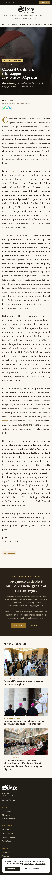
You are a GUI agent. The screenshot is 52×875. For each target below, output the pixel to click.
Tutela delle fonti (8, 819)
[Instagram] (7, 800)
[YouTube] (14, 800)
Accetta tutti (12, 869)
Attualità (5, 24)
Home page (6, 811)
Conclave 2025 (9, 553)
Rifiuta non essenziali (31, 869)
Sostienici (6, 852)
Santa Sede (6, 841)
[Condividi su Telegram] (9, 108)
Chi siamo (6, 815)
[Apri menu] (6, 9)
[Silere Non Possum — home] (26, 9)
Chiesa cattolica (18, 24)
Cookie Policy (40, 864)
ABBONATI (45, 2)
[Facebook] (3, 800)
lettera (5, 421)
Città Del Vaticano (34, 24)
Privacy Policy (29, 864)
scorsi (14, 171)
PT (13, 2)
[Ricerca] (37, 2)
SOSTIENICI (18, 625)
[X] (10, 800)
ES (9, 2)
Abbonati (5, 856)
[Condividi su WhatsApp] (4, 108)
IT (3, 2)
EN (6, 2)
